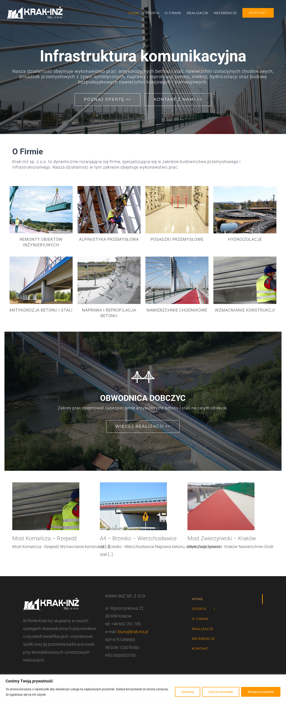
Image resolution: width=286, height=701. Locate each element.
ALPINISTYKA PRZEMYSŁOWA (109, 239)
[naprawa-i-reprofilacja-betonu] (109, 258)
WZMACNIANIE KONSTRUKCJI (245, 310)
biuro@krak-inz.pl (132, 631)
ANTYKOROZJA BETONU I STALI (41, 310)
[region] (143, 687)
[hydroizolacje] (244, 188)
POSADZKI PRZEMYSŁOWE (177, 239)
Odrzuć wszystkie (220, 692)
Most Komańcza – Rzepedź (44, 538)
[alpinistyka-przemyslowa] (109, 188)
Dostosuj (187, 692)
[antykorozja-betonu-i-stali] (41, 258)
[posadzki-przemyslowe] (176, 188)
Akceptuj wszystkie (261, 692)
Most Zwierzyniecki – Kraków (221, 538)
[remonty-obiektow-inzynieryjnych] (41, 188)
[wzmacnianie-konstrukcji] (244, 258)
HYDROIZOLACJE (245, 239)
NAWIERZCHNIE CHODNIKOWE (177, 310)
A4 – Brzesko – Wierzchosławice (138, 538)
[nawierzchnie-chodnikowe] (176, 258)
